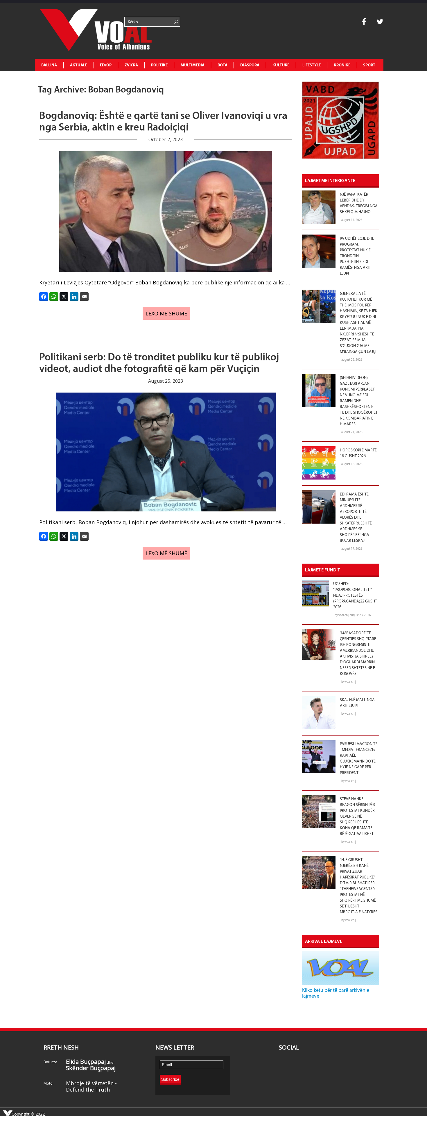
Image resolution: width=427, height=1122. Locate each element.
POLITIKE (159, 65)
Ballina (49, 65)
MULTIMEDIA (192, 65)
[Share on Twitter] (64, 296)
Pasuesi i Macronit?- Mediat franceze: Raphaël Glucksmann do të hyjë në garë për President (358, 758)
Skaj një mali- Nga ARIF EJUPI (357, 703)
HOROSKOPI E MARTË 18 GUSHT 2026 (358, 453)
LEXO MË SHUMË (166, 313)
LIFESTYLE (311, 65)
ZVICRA (131, 65)
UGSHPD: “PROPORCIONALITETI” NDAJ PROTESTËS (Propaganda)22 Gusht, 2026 (355, 595)
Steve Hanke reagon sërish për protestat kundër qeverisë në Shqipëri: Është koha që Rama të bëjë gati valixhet (357, 816)
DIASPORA (249, 65)
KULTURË (280, 65)
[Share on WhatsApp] (53, 296)
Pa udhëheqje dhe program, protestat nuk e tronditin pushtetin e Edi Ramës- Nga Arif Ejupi (357, 256)
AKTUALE (78, 65)
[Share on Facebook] (43, 296)
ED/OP (106, 65)
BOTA (222, 65)
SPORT (369, 65)
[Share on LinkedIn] (74, 296)
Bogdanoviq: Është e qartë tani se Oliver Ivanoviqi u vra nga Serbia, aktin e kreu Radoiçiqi (163, 122)
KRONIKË (342, 65)
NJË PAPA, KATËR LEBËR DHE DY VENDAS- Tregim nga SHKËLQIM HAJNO (359, 203)
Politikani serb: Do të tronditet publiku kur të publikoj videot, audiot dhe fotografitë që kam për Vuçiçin (159, 364)
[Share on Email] (84, 296)
